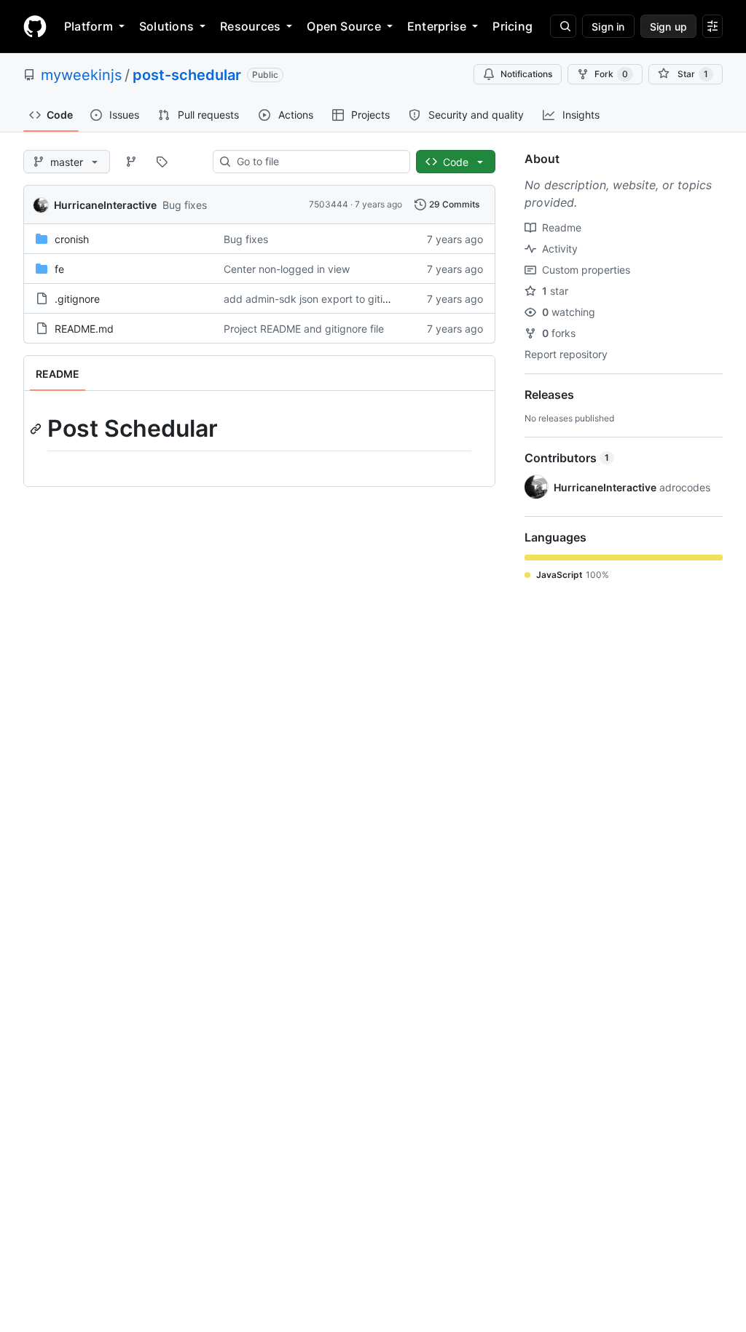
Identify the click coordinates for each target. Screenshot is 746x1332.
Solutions (166, 26)
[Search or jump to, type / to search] (563, 26)
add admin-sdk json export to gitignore (317, 299)
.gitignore (77, 299)
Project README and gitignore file (304, 328)
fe (59, 269)
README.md (84, 328)
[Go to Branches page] (131, 161)
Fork (611, 73)
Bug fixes (184, 205)
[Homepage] (35, 26)
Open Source (344, 26)
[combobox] (317, 162)
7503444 (328, 204)
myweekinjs (81, 75)
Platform (88, 26)
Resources (250, 26)
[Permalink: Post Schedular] (37, 429)
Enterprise (436, 26)
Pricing (512, 26)
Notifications (526, 73)
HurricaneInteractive (105, 205)
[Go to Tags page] (161, 161)
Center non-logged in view (287, 269)
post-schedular (187, 75)
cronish (72, 239)
